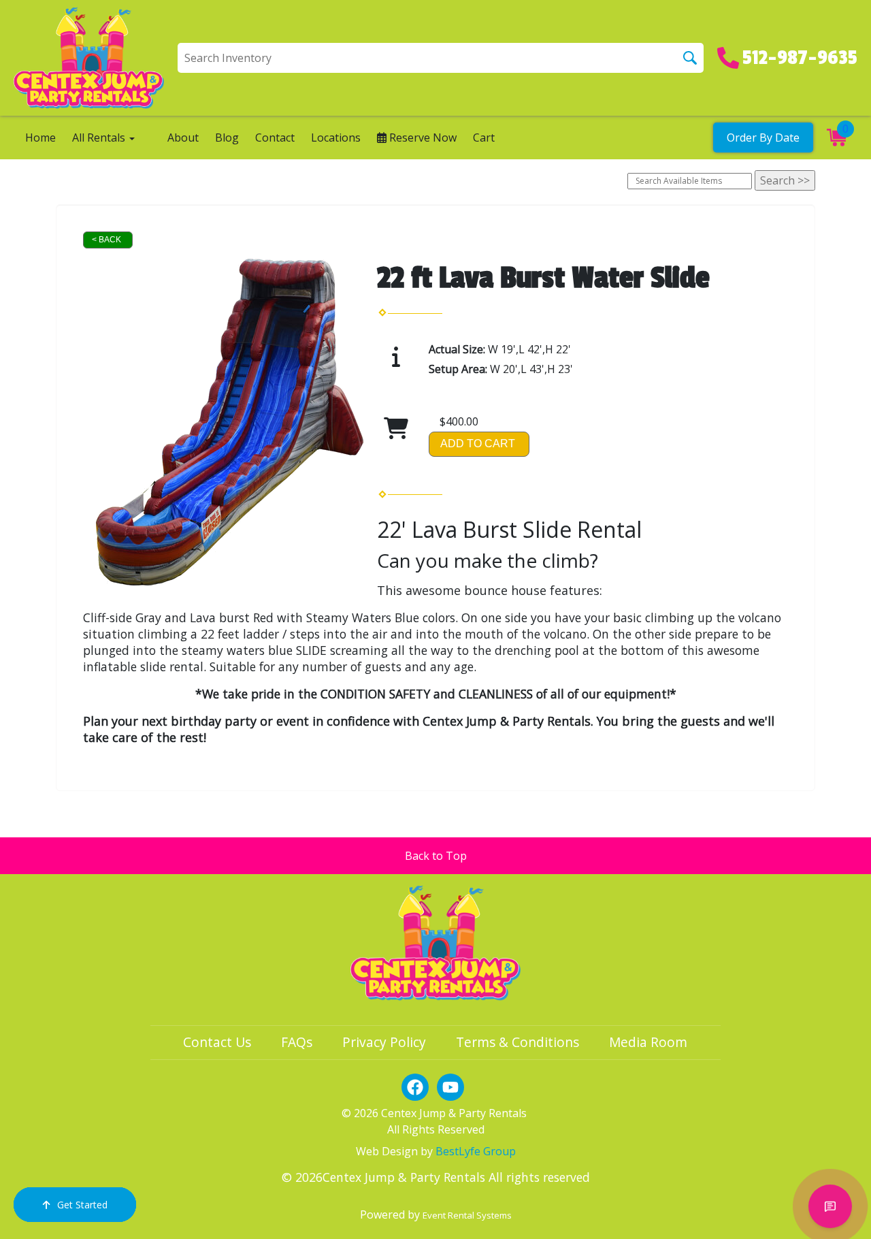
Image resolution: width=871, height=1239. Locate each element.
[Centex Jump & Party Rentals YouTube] (450, 1087)
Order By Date (763, 137)
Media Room (648, 1042)
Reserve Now (422, 137)
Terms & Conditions (517, 1042)
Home (40, 137)
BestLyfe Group (476, 1151)
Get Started (82, 1204)
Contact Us (217, 1042)
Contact (275, 137)
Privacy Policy (384, 1042)
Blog (227, 137)
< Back (106, 239)
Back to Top (436, 855)
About (183, 137)
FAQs (296, 1042)
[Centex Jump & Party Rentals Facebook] (415, 1087)
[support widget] (830, 1206)
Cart (484, 137)
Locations (336, 137)
